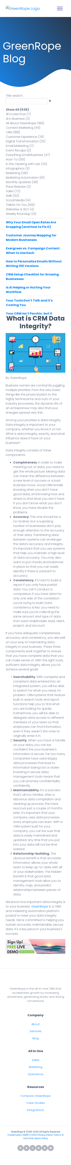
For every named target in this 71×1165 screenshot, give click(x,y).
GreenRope (39, 906)
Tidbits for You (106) (20, 205)
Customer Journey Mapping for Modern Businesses (31, 237)
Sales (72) (13, 191)
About (35, 1024)
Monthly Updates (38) (22, 182)
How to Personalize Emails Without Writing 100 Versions (34, 263)
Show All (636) (17, 109)
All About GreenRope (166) (25, 123)
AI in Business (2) (18, 118)
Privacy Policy (45, 1134)
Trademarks (14, 1134)
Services (35, 1031)
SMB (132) (12, 196)
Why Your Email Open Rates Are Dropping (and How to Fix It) (31, 224)
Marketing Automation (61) (25, 177)
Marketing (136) (17, 173)
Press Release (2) (18, 186)
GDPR (25, 1134)
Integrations (35, 1110)
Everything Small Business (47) (28, 155)
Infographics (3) (18, 168)
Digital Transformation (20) (25, 141)
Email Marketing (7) (20, 146)
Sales (35, 1060)
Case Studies (35, 1103)
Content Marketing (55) (23, 128)
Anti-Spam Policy (38, 1138)
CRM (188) (13, 132)
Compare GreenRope (35, 1096)
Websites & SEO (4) (20, 209)
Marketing (35, 1067)
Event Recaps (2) (18, 150)
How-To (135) (15, 159)
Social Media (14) (18, 200)
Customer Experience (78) (25, 137)
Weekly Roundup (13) (21, 214)
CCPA (33, 1134)
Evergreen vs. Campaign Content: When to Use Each (33, 250)
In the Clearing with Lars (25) (26, 164)
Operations (35, 1074)
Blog (36, 1038)
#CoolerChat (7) (18, 114)
